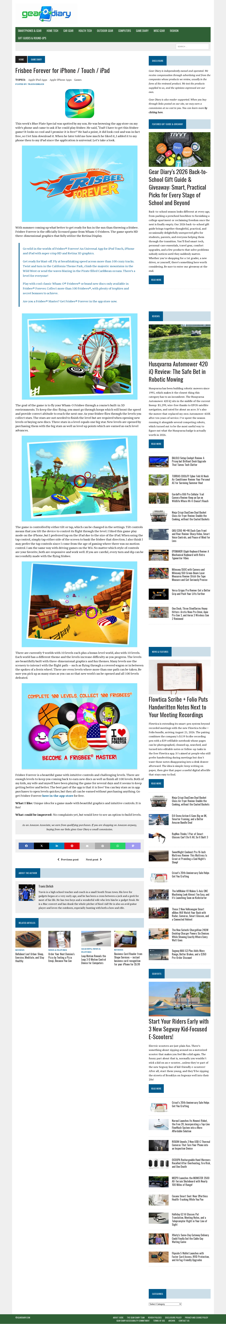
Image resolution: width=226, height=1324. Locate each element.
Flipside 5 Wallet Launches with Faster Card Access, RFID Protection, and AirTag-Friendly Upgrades (190, 1256)
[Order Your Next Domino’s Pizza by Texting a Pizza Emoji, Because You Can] (59, 945)
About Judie (118, 1317)
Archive (171, 1320)
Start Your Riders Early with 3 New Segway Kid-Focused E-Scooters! (179, 1029)
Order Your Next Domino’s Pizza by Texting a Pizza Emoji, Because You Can (61, 957)
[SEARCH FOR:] (192, 46)
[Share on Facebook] (26, 846)
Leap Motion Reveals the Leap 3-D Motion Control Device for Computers (93, 959)
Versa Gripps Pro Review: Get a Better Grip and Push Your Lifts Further (191, 592)
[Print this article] (102, 846)
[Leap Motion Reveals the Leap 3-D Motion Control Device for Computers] (96, 944)
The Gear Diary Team (136, 1317)
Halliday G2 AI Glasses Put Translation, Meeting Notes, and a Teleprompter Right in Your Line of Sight (189, 1219)
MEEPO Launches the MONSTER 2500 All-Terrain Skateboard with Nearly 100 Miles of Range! (190, 1181)
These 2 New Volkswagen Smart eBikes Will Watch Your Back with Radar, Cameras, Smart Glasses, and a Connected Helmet (190, 914)
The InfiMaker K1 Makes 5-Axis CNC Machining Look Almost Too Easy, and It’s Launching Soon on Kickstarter (190, 894)
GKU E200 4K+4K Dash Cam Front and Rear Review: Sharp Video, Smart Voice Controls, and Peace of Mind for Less (191, 536)
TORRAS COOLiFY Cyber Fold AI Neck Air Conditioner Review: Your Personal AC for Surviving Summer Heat (191, 479)
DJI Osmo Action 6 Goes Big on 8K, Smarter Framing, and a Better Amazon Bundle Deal (189, 819)
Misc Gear (159, 31)
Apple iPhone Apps (61, 79)
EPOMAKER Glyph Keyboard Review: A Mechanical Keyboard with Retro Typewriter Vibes (190, 554)
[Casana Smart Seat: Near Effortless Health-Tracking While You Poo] (159, 1203)
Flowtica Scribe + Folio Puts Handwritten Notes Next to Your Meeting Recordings (178, 707)
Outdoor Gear (105, 31)
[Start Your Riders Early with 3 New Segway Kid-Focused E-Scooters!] (179, 1014)
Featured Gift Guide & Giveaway (167, 124)
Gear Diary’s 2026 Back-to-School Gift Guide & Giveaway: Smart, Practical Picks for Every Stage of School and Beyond (178, 187)
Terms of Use (159, 1320)
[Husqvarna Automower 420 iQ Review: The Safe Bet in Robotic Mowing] (179, 357)
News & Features (57, 950)
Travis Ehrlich (36, 84)
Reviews (19, 950)
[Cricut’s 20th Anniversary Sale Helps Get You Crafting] (159, 880)
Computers (124, 31)
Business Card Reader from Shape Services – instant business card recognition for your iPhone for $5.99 (128, 959)
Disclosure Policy (173, 1317)
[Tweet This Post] (41, 846)
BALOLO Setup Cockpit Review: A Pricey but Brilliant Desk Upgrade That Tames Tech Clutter (189, 461)
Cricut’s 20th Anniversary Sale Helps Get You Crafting (190, 874)
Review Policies (155, 1317)
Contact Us (184, 1320)
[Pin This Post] (72, 846)
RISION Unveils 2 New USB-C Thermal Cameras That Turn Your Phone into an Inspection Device (191, 1145)
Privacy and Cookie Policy (196, 1317)
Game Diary (142, 31)
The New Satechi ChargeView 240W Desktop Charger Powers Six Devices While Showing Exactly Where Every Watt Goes (190, 935)
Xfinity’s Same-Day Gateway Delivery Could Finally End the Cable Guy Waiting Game (190, 1238)
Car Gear (68, 31)
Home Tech (52, 31)
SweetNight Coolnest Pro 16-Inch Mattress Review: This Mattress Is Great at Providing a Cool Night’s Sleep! (189, 857)
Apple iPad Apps (37, 79)
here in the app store (57, 796)
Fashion (174, 31)
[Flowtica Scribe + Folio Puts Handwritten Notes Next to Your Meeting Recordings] (179, 692)
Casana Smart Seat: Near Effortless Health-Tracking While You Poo (190, 1198)
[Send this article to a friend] (87, 846)
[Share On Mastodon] (133, 846)
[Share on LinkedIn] (56, 846)
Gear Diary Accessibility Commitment (133, 1320)
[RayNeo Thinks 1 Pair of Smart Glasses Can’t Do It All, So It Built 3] (159, 841)
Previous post (70, 859)
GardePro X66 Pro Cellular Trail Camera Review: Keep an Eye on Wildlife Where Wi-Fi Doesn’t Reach (190, 497)
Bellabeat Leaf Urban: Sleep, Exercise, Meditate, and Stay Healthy (29, 957)
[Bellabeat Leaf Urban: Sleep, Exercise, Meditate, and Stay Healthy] (28, 945)
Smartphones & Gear (30, 31)
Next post (92, 859)
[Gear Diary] (46, 13)
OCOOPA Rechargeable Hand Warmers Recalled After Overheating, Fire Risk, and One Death (191, 1163)
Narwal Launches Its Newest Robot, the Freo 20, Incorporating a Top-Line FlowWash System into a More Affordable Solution (191, 1126)
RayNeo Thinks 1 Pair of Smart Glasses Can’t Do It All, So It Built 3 (190, 835)
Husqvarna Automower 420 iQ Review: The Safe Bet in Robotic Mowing (178, 371)
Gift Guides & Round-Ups (32, 38)
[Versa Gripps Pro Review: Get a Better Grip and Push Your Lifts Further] (159, 597)
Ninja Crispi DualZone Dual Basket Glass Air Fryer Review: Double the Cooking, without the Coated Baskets (190, 515)
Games (78, 79)
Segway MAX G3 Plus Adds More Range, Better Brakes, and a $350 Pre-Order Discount (189, 954)
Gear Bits (86, 949)
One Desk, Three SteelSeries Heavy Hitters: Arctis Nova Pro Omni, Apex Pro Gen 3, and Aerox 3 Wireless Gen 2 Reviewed (190, 613)
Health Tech (85, 31)
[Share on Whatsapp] (117, 846)
